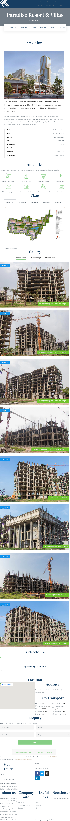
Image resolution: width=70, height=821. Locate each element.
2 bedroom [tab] (46, 202)
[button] (23, 752)
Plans (34, 28)
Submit (35, 742)
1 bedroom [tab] (34, 202)
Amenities (23, 28)
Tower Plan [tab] (22, 202)
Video (52, 28)
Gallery (43, 28)
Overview (12, 28)
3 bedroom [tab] (58, 202)
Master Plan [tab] (10, 202)
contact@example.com (24, 759)
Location (62, 28)
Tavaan (8, 820)
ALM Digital (52, 820)
